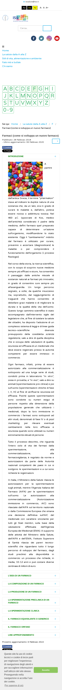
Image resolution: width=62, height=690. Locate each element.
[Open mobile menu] (3, 46)
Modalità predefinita (14, 8)
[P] (41, 95)
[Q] (46, 95)
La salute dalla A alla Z (14, 54)
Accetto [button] (46, 670)
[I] (52, 88)
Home (5, 50)
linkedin (49, 38)
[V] (23, 102)
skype (57, 38)
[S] (5, 102)
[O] (35, 95)
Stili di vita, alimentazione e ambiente (22, 58)
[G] (41, 88)
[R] (52, 95)
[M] (23, 95)
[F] (35, 88)
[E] (29, 88)
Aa (24, 7)
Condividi (7, 147)
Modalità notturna (19, 8)
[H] (46, 88)
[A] (5, 88)
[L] (17, 95)
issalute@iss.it (32, 1)
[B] (11, 88)
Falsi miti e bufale (11, 62)
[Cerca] (3, 70)
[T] (11, 102)
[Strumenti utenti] (56, 141)
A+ (47, 7)
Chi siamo (7, 66)
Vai (47, 28)
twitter (41, 38)
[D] (23, 88)
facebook (33, 38)
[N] (29, 95)
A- (41, 7)
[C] (17, 88)
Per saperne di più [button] (14, 685)
